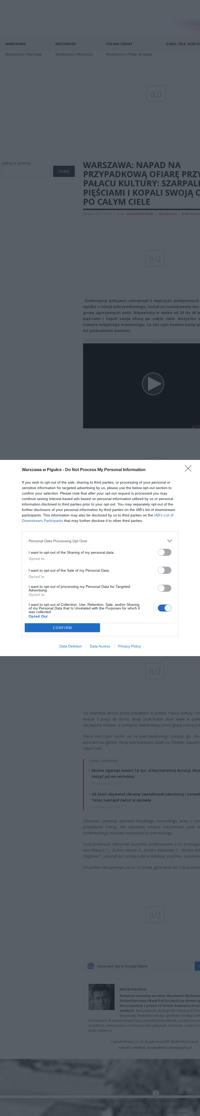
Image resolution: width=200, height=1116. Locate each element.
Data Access (100, 646)
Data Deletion (70, 646)
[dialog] (100, 558)
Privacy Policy (129, 646)
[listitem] (100, 541)
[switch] (164, 552)
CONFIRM (62, 628)
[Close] (190, 470)
